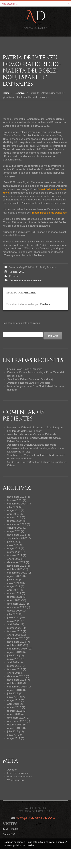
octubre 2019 (15, 645)
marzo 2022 (14, 551)
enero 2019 (14, 672)
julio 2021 (12, 579)
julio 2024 (12, 507)
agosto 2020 (14, 610)
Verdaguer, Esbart (21, 458)
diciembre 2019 (16, 638)
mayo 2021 (13, 586)
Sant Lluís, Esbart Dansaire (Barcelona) (30, 379)
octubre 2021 (15, 569)
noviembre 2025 (16, 496)
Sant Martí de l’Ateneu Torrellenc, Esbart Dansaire (36, 455)
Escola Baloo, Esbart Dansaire (24, 368)
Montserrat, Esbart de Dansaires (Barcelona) (33, 427)
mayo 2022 (13, 548)
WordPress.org (16, 779)
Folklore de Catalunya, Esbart (24, 430)
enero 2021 (14, 600)
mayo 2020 (13, 620)
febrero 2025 (14, 500)
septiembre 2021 (17, 572)
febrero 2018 (14, 710)
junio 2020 (13, 617)
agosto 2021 (14, 576)
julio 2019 (12, 655)
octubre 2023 (15, 527)
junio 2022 (13, 545)
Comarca (20, 93)
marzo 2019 (14, 665)
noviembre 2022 (16, 534)
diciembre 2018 (16, 676)
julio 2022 (12, 541)
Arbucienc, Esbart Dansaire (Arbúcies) (29, 382)
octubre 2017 (15, 724)
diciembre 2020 (16, 603)
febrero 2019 (14, 669)
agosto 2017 (14, 728)
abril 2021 (13, 589)
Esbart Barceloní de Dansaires (49, 212)
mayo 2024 (13, 510)
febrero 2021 (14, 596)
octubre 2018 (15, 683)
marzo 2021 (14, 593)
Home (6, 93)
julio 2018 (12, 693)
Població (40, 267)
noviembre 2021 (16, 565)
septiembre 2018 (17, 686)
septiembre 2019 (17, 648)
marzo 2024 (14, 517)
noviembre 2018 (16, 679)
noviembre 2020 (16, 607)
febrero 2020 (14, 631)
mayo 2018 (13, 700)
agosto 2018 (14, 690)
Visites (10, 823)
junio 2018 (13, 696)
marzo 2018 (14, 707)
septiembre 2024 (17, 503)
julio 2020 (12, 614)
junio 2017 (13, 734)
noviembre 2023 (16, 524)
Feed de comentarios (19, 776)
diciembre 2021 (16, 562)
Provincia (51, 267)
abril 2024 (13, 513)
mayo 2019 (13, 658)
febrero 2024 (14, 520)
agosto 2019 (14, 652)
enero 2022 (14, 558)
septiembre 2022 (17, 538)
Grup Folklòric (27, 267)
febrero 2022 (14, 555)
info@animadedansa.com (35, 818)
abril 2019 (13, 662)
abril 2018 (13, 703)
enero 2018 (14, 714)
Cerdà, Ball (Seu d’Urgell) (22, 461)
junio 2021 (13, 583)
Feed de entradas (17, 773)
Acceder (12, 769)
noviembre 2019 (16, 641)
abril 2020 (13, 624)
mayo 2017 (13, 738)
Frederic (13, 276)
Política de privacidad (36, 811)
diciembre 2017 (16, 717)
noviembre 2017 (16, 721)
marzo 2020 (14, 627)
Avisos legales (35, 808)
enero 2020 (14, 634)
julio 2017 (12, 731)
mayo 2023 (13, 531)
